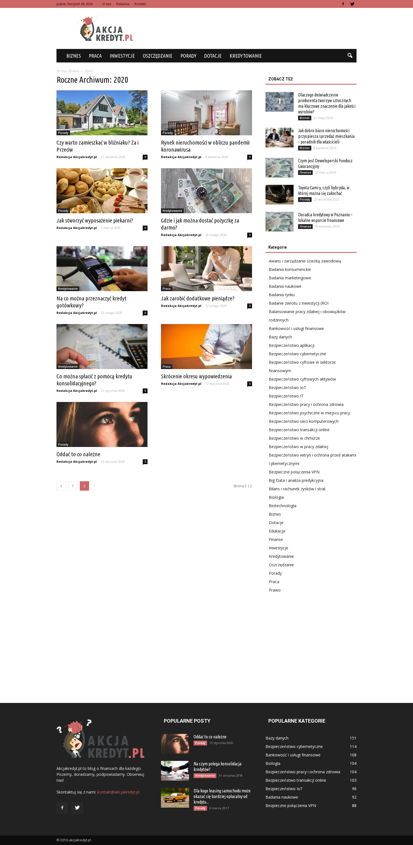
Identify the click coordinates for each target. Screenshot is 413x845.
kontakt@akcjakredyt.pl (118, 792)
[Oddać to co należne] (102, 424)
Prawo (275, 590)
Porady (188, 56)
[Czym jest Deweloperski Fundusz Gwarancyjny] (280, 167)
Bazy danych (280, 337)
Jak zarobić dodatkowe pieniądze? (198, 298)
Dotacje (213, 56)
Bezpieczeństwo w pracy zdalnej (298, 446)
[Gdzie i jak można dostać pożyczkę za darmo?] (206, 190)
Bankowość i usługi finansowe (296, 328)
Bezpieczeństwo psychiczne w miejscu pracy (309, 412)
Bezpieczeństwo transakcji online (299, 429)
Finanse (305, 172)
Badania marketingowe (290, 277)
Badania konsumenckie (290, 269)
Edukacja (277, 531)
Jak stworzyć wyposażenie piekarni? (94, 220)
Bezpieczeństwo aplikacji (291, 345)
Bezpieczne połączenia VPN (294, 472)
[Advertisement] (254, 28)
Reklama (122, 4)
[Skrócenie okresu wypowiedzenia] (206, 346)
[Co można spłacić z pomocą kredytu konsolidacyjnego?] (102, 346)
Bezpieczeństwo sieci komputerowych (304, 421)
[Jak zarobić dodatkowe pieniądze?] (206, 268)
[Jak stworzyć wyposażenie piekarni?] (102, 190)
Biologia (276, 497)
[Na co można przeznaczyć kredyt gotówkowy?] (102, 268)
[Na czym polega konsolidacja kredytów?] (175, 771)
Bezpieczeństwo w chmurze (294, 438)
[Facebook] (343, 4)
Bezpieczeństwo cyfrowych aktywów (302, 379)
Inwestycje (122, 56)
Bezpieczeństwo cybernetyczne (297, 353)
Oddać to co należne (78, 454)
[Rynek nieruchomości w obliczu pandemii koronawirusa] (206, 112)
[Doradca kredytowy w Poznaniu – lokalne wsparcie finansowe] (280, 222)
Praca (95, 56)
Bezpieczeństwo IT (286, 396)
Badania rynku (282, 294)
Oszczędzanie (158, 56)
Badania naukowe (285, 286)
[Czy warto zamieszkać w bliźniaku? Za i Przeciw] (102, 112)
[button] (350, 55)
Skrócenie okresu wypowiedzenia (196, 376)
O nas (107, 4)
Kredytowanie (246, 56)
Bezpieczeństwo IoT (287, 387)
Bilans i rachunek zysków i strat (297, 488)
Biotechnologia (282, 505)
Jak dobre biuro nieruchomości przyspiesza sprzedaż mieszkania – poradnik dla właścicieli (326, 136)
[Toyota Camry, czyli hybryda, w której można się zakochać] (280, 194)
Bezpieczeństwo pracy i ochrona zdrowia (306, 404)
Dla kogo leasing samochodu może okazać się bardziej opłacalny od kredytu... (222, 796)
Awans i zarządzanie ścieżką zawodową (305, 261)
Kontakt (140, 4)
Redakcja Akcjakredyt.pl (76, 157)
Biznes (73, 56)
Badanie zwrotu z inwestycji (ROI (298, 303)
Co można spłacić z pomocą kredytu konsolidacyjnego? (94, 379)
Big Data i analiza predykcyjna (296, 480)
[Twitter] (352, 4)
